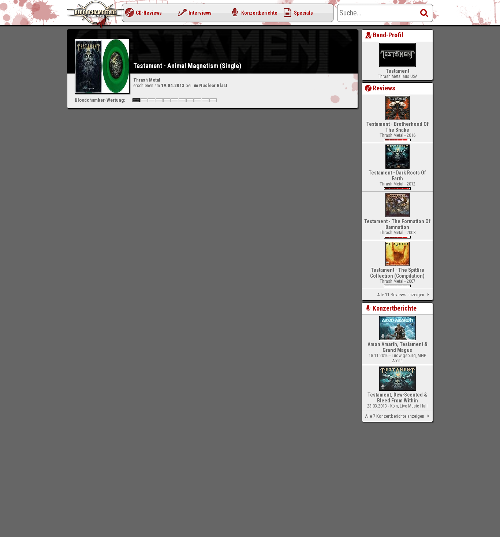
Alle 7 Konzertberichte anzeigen (394, 416)
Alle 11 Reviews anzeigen (400, 294)
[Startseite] (96, 14)
